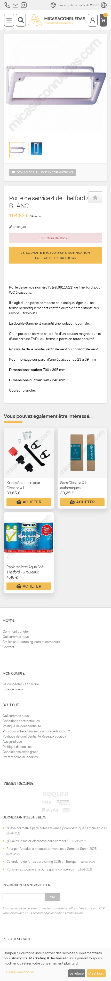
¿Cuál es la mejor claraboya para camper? (37, 841)
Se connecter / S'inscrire (21, 684)
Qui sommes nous (16, 637)
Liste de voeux (13, 689)
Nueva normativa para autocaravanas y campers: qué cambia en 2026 (57, 828)
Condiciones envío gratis (20, 752)
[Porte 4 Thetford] (36, 148)
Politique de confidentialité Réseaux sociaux (34, 736)
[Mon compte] (93, 20)
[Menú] (9, 20)
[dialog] (55, 964)
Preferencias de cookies (20, 757)
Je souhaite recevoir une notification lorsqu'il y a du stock (55, 255)
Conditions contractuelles (21, 721)
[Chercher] (21, 20)
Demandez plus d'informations (44, 172)
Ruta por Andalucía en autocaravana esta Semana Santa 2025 (51, 849)
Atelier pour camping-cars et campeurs (31, 642)
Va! (52, 897)
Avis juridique (12, 741)
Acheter (32, 502)
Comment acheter (16, 631)
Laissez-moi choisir (19, 972)
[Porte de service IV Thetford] (17, 150)
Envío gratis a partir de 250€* (78, 5)
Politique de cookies (17, 747)
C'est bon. (96, 973)
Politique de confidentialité (22, 726)
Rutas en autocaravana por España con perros (40, 869)
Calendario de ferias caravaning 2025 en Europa (41, 861)
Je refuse (76, 973)
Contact (8, 647)
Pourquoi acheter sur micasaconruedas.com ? (36, 731)
